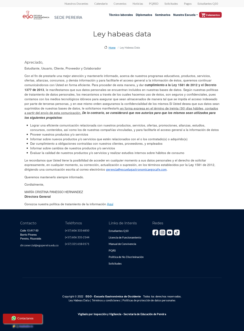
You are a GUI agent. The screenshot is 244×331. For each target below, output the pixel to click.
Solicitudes (171, 3)
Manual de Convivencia (122, 243)
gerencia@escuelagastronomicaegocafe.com (136, 169)
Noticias (138, 3)
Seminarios (162, 15)
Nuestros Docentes (76, 3)
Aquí (110, 204)
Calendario (101, 3)
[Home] (36, 15)
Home (112, 47)
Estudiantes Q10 (208, 3)
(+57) (68, 243)
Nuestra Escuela (184, 15)
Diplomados (144, 15)
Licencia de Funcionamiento (125, 237)
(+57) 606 (71, 237)
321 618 (76, 243)
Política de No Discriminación (126, 256)
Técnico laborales (121, 15)
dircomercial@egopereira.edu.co (39, 245)
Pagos (188, 3)
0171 (86, 243)
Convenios (120, 3)
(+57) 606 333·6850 (77, 230)
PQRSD (153, 3)
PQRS (112, 250)
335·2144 (83, 237)
